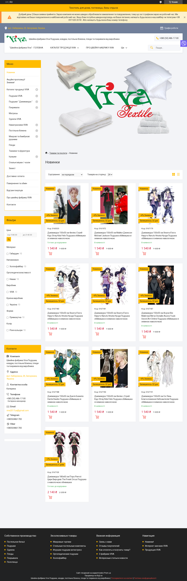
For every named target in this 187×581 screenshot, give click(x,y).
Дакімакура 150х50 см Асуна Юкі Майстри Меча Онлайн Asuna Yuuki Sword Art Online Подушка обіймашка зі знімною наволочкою (160, 317)
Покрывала (12, 558)
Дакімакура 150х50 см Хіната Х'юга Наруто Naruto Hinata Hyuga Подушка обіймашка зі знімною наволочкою (159, 235)
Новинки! (149, 542)
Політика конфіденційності (145, 578)
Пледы (10, 554)
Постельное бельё (16, 542)
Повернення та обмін (17, 183)
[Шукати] (152, 47)
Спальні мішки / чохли (19, 162)
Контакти (11, 204)
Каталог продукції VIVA (18, 89)
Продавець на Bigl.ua (93, 576)
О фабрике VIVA (106, 554)
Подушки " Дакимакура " (20, 101)
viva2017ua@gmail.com (18, 410)
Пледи (12, 145)
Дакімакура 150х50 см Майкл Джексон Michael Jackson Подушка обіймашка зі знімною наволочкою (113, 235)
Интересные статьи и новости (113, 558)
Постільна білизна (17, 130)
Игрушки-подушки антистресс (67, 550)
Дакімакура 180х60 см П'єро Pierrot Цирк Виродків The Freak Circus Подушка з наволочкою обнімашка (66, 479)
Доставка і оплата (15, 176)
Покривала (14, 107)
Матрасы (13, 113)
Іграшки (12, 156)
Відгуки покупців (15, 190)
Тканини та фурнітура (19, 151)
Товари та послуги (58, 153)
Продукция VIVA (153, 550)
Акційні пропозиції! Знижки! (16, 81)
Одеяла (10, 550)
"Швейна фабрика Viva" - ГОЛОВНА (26, 48)
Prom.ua (107, 573)
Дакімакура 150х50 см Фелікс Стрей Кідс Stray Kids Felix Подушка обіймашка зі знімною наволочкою (66, 235)
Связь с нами (105, 542)
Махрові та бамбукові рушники (19, 138)
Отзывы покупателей (109, 546)
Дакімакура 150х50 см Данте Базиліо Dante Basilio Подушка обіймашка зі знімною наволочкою (65, 399)
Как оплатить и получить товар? (114, 550)
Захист (12, 168)
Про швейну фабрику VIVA (19, 197)
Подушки (11, 546)
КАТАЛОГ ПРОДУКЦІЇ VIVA (63, 48)
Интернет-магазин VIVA (156, 546)
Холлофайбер (59, 558)
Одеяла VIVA (15, 119)
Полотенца (12, 562)
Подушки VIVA (15, 96)
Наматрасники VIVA (18, 125)
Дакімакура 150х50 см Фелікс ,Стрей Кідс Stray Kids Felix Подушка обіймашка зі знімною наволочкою (113, 399)
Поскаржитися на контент (122, 578)
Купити (50, 253)
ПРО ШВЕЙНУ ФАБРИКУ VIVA (100, 48)
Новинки (11, 72)
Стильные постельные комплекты (69, 546)
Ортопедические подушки (65, 554)
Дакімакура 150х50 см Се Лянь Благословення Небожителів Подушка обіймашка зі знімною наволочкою (159, 399)
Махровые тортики (62, 542)
